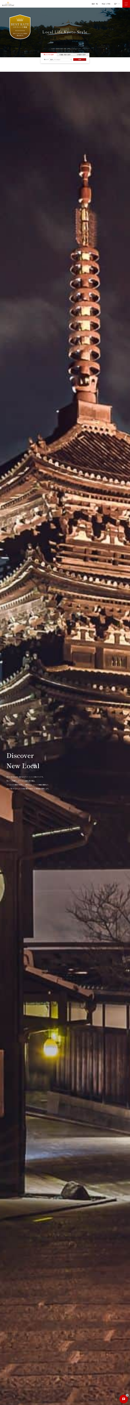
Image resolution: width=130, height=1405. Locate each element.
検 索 (79, 59)
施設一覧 (95, 4)
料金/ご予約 (106, 4)
